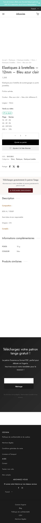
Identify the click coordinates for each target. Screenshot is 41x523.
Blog (20, 508)
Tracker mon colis (8, 469)
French (33, 9)
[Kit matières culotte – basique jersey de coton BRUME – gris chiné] (30, 276)
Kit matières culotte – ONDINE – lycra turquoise (28, 323)
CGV (20, 515)
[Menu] (3, 14)
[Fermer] (39, 3)
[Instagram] (22, 488)
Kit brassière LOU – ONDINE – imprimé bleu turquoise (9, 290)
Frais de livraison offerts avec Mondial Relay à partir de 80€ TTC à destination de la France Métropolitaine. (20, 3)
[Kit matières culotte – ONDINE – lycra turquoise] (30, 310)
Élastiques (12, 60)
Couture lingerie (20, 504)
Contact (4, 463)
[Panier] (37, 14)
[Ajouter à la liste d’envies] (19, 288)
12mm (33, 60)
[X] (14, 166)
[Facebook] (10, 166)
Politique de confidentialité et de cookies (16, 437)
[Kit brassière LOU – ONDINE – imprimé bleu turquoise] (11, 276)
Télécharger (18, 386)
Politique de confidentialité (20, 512)
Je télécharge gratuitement (20, 190)
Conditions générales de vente (12, 448)
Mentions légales (7, 443)
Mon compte (6, 475)
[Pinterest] (18, 166)
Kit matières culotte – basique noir (8, 322)
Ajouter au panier (20, 142)
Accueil (4, 60)
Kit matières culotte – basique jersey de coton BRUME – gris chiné (28, 291)
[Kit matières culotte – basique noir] (11, 310)
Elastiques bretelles (23, 60)
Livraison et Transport (9, 454)
